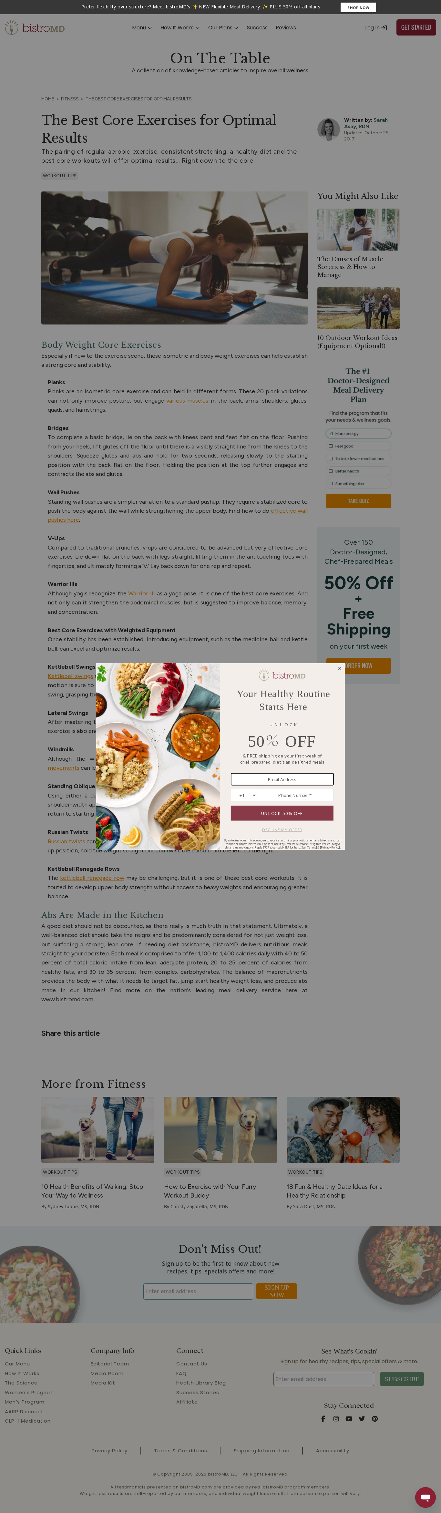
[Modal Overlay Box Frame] (220, 7)
